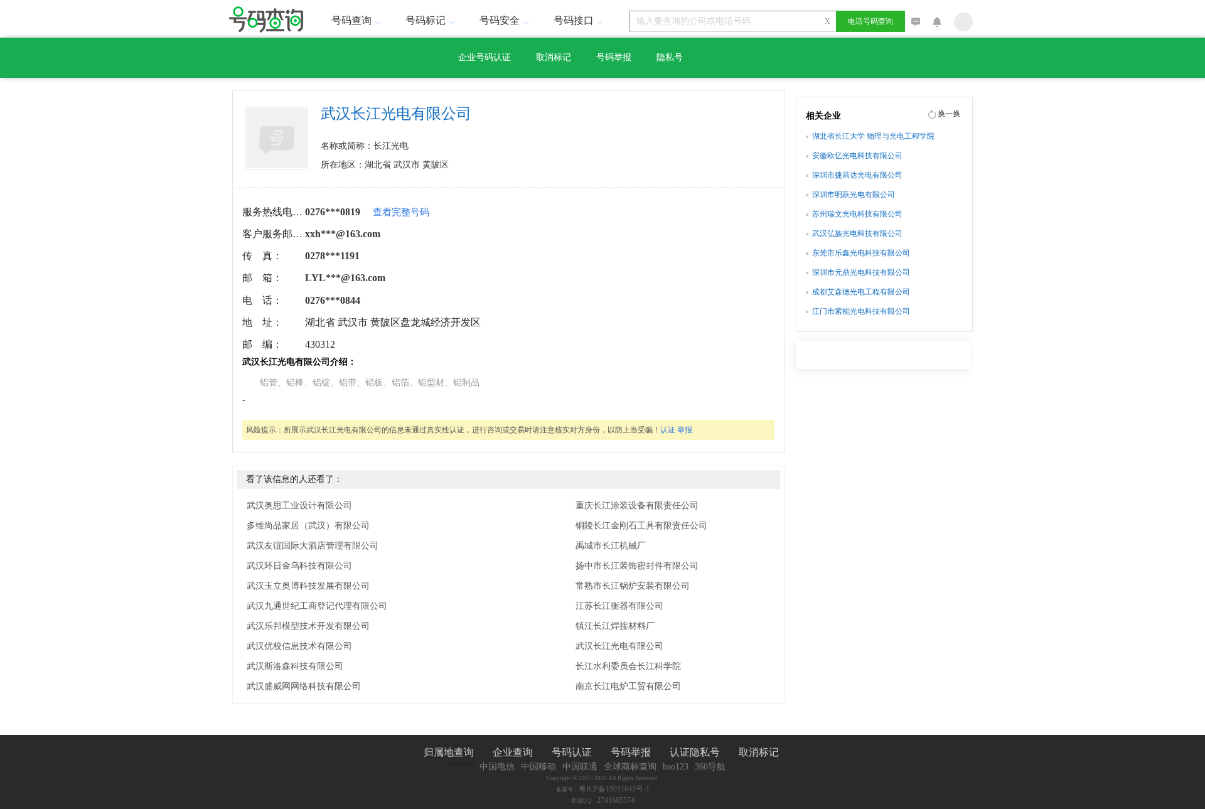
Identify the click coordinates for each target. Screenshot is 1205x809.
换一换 (949, 113)
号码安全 (499, 20)
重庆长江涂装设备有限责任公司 (637, 505)
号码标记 (425, 20)
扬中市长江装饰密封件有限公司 (637, 566)
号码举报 (613, 57)
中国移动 (538, 766)
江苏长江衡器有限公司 (619, 606)
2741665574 (616, 800)
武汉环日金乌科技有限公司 (299, 566)
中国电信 (497, 766)
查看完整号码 (401, 212)
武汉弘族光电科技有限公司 (857, 233)
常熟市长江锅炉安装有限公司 (633, 586)
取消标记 (553, 57)
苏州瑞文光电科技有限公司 (857, 214)
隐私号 (669, 57)
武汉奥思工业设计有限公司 (299, 505)
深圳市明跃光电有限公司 (853, 194)
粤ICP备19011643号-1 (614, 789)
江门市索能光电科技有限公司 (861, 311)
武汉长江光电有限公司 (619, 646)
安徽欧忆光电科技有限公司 (857, 155)
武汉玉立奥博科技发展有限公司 (308, 586)
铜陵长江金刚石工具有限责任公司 (641, 525)
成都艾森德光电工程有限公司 (861, 291)
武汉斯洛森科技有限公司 (295, 666)
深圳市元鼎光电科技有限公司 (861, 272)
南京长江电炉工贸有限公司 (628, 686)
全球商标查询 (630, 766)
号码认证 (572, 752)
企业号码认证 (484, 57)
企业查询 (513, 752)
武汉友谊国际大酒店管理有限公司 (312, 545)
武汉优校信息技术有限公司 (299, 646)
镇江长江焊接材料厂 (615, 626)
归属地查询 (449, 752)
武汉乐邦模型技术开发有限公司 (308, 626)
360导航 (710, 766)
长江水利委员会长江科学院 (628, 666)
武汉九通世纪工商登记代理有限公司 (317, 606)
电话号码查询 (870, 21)
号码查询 (351, 20)
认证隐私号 (695, 752)
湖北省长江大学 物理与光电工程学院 (873, 136)
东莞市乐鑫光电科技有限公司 (861, 253)
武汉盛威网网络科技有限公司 (304, 686)
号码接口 (574, 20)
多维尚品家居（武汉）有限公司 (308, 525)
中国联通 (579, 766)
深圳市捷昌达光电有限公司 (857, 175)
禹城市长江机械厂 (611, 545)
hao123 (675, 766)
